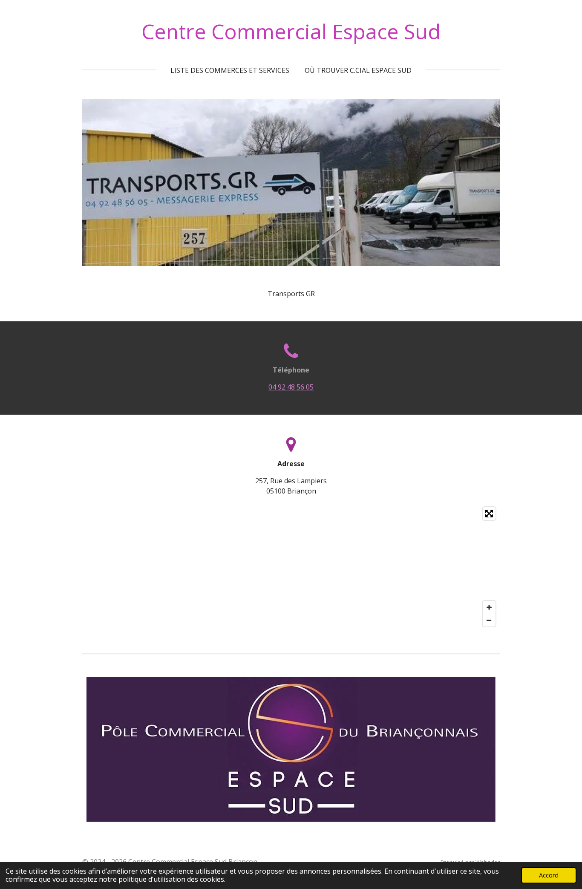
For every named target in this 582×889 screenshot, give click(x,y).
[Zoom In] (489, 607)
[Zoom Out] (489, 620)
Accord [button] (549, 875)
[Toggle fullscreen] (489, 513)
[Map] (291, 567)
